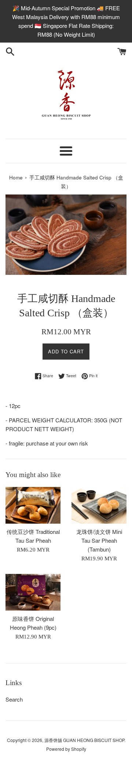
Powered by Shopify (66, 749)
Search (14, 699)
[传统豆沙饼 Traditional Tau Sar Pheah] (33, 505)
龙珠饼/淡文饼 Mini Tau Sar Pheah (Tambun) (99, 540)
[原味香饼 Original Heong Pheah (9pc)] (33, 592)
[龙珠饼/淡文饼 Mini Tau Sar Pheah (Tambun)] (99, 505)
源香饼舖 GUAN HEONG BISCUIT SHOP (84, 740)
